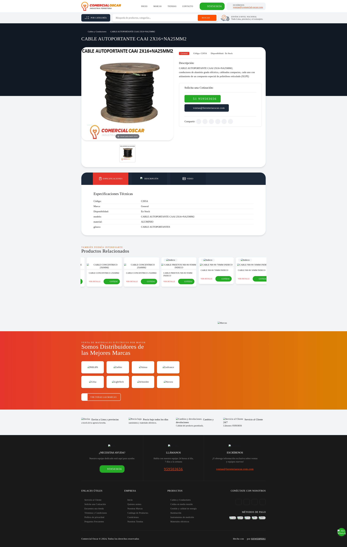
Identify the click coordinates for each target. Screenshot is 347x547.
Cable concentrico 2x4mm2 (136, 273)
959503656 (214, 6)
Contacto (187, 6)
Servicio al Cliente (93, 500)
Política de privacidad (94, 517)
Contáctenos (133, 517)
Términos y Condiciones (95, 513)
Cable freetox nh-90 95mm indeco (172, 274)
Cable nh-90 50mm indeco (246, 270)
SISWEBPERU (258, 539)
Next (268, 282)
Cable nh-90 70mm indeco (209, 270)
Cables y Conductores (97, 31)
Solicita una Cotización (95, 504)
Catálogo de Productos (137, 513)
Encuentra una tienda (94, 508)
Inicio (144, 6)
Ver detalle (89, 281)
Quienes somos (134, 504)
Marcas (157, 6)
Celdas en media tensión (181, 504)
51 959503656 (205, 98)
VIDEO (190, 179)
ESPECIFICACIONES (112, 179)
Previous (79, 282)
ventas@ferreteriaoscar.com (209, 108)
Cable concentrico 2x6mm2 (99, 273)
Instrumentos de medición (182, 517)
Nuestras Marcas (135, 508)
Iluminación (175, 513)
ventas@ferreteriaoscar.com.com (235, 469)
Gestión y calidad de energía (183, 508)
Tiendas (172, 6)
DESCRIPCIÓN (151, 179)
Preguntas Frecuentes (94, 521)
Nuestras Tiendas (135, 521)
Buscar (206, 18)
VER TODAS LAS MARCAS (103, 397)
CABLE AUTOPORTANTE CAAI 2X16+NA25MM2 (132, 31)
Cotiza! (109, 281)
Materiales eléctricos (179, 521)
